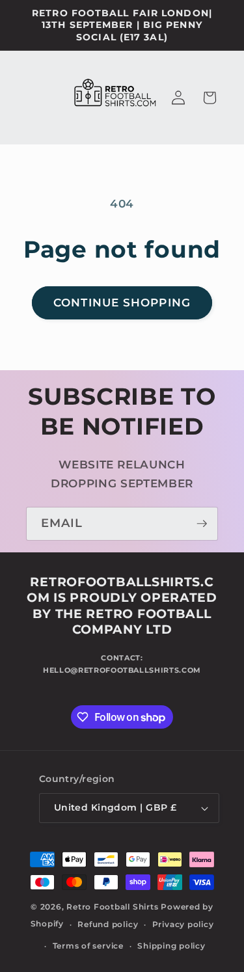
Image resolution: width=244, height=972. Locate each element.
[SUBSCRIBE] (201, 524)
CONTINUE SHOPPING (122, 302)
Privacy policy (183, 924)
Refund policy (107, 924)
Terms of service (88, 946)
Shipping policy (171, 946)
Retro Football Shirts (112, 906)
